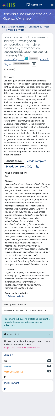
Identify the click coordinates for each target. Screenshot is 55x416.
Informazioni (12, 334)
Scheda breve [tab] (14, 160)
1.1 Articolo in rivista (14, 29)
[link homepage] (9, 5)
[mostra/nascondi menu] (52, 4)
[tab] (37, 166)
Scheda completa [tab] (36, 161)
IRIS (3, 26)
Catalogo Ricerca (16, 26)
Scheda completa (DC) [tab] (19, 166)
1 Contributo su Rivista (38, 26)
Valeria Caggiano (14, 59)
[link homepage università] (34, 5)
